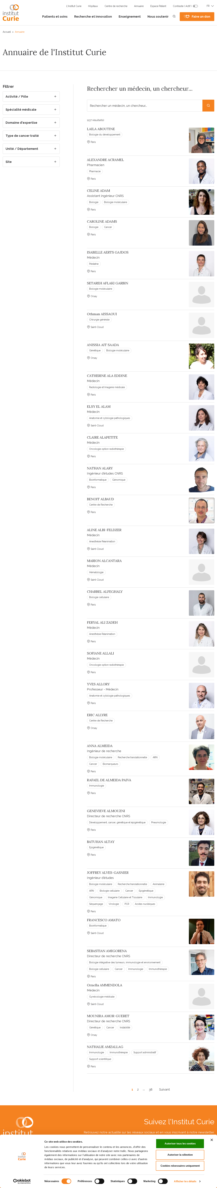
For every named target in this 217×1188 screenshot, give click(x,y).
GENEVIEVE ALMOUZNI (106, 811)
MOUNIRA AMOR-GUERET (108, 1016)
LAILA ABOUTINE (101, 129)
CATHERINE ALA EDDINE (107, 375)
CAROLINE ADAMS (102, 221)
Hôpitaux (93, 6)
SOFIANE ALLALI (100, 653)
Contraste (182, 6)
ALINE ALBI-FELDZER (104, 530)
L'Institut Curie (73, 6)
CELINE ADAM (98, 190)
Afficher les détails (185, 1181)
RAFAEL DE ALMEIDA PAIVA (109, 780)
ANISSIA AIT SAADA (103, 345)
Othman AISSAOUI (102, 314)
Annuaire (139, 6)
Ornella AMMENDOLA (104, 985)
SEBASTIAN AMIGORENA (107, 951)
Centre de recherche (116, 6)
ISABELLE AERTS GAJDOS (108, 252)
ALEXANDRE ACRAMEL (105, 159)
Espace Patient (158, 6)
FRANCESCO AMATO (104, 920)
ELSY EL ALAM (99, 406)
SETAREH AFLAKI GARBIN (107, 283)
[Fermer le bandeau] (212, 1140)
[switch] (99, 1181)
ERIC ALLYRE (97, 715)
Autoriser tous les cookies (180, 1143)
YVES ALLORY (98, 684)
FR (208, 6)
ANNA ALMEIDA (100, 745)
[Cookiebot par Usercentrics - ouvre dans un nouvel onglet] (22, 1181)
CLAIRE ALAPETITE (102, 437)
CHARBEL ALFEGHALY (105, 591)
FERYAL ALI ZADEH (102, 622)
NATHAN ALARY (100, 468)
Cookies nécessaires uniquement (180, 1165)
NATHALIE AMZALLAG (105, 1046)
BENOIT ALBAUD (100, 499)
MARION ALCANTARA (104, 560)
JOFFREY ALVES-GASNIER (108, 872)
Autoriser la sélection (180, 1154)
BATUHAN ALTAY (100, 841)
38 (150, 1089)
